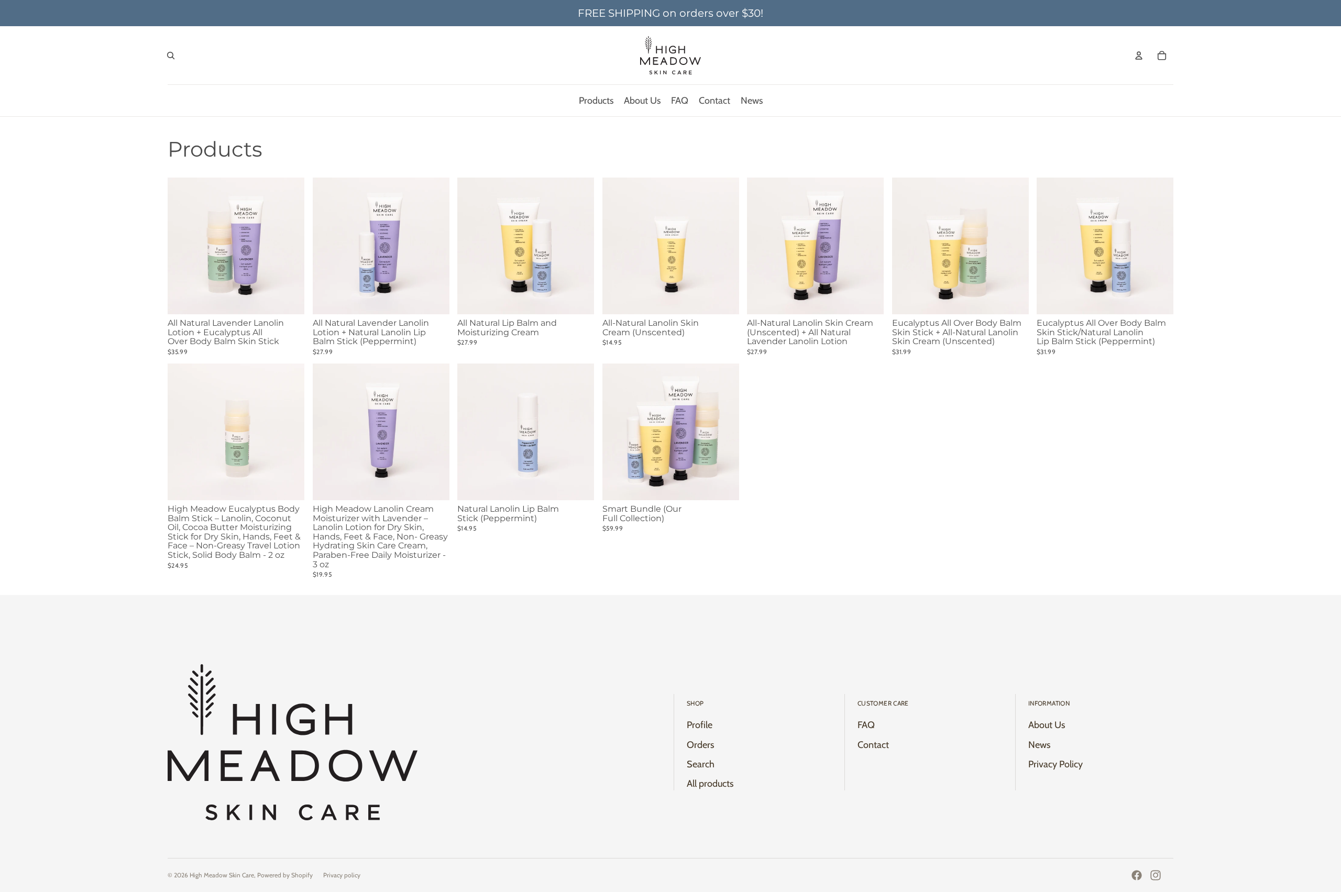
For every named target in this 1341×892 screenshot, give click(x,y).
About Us (1046, 725)
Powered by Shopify (285, 875)
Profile (699, 725)
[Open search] (170, 55)
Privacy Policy (1055, 764)
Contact (873, 745)
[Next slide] (723, 246)
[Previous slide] (618, 246)
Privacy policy (341, 875)
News (1039, 745)
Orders (700, 745)
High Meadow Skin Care (222, 875)
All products (710, 783)
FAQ (866, 725)
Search (701, 764)
